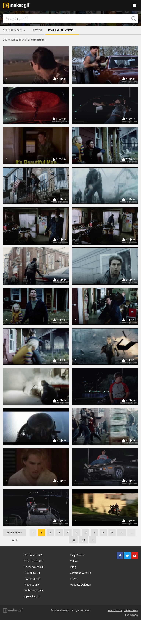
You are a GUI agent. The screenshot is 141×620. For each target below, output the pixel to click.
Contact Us (132, 614)
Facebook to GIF (34, 567)
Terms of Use (115, 610)
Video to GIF (31, 584)
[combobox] (70, 18)
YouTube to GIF (33, 561)
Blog (73, 567)
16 (83, 539)
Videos (74, 561)
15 (73, 539)
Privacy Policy (131, 610)
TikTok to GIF (32, 573)
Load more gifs (14, 533)
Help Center (77, 555)
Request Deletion (80, 584)
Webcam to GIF (33, 590)
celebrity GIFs (13, 30)
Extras (74, 578)
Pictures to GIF (33, 555)
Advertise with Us (80, 573)
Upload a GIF (32, 596)
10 (121, 532)
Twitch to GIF (32, 578)
